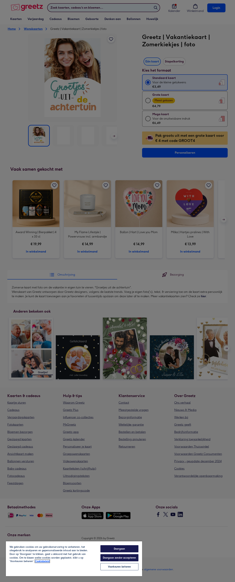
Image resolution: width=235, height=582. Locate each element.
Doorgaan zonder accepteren (119, 557)
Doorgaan (119, 548)
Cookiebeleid (42, 561)
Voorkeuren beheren (119, 566)
